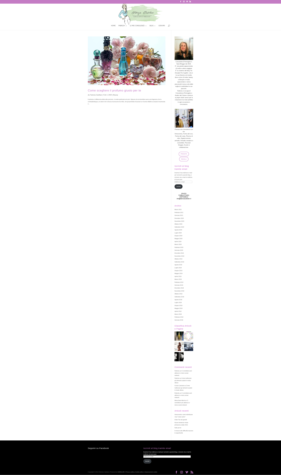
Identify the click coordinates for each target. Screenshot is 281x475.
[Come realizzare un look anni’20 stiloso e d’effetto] (179, 357)
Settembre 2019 (179, 262)
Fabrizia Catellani (96, 95)
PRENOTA (184, 154)
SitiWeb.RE (121, 472)
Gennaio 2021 (179, 215)
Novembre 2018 (179, 291)
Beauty (115, 95)
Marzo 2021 (178, 209)
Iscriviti (179, 186)
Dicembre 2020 (179, 218)
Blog (151, 26)
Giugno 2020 (178, 236)
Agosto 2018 (178, 299)
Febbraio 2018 (179, 317)
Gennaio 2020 (179, 250)
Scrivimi (162, 26)
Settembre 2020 (179, 227)
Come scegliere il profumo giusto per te (114, 90)
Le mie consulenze (137, 26)
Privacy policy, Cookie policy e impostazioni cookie (141, 472)
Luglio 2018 (178, 302)
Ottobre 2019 (178, 259)
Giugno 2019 (178, 270)
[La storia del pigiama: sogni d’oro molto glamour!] (179, 336)
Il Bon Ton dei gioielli (181, 420)
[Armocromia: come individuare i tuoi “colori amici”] (188, 336)
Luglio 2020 (178, 233)
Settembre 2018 (179, 297)
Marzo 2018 (178, 314)
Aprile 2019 (178, 276)
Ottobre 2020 (178, 224)
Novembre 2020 (179, 221)
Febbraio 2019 (179, 282)
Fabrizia (121, 26)
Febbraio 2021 (179, 212)
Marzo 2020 (178, 244)
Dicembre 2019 (179, 253)
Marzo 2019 (178, 279)
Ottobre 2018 (178, 294)
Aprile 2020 (178, 241)
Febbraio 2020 (179, 247)
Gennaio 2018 (179, 320)
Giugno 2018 (178, 305)
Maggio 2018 (178, 308)
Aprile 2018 (178, 311)
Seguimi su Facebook (98, 448)
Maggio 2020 (178, 238)
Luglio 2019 (178, 268)
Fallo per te (178, 428)
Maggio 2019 (178, 273)
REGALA (183, 159)
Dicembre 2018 (179, 288)
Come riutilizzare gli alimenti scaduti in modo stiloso (183, 380)
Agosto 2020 (178, 230)
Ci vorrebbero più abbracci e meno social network (183, 373)
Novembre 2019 (179, 256)
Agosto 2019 (178, 265)
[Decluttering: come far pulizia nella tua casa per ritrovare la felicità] (188, 347)
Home (113, 26)
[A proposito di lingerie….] (179, 347)
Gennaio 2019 (179, 285)
